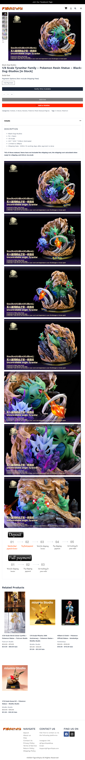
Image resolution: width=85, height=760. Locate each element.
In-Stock (58, 111)
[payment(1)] (4, 41)
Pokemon (65, 111)
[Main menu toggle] (81, 8)
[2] (4, 18)
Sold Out (42, 100)
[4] (4, 26)
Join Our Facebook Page (42, 2)
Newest (24, 111)
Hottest (12, 111)
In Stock (18, 111)
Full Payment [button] (8, 83)
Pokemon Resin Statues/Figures (39, 111)
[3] (4, 22)
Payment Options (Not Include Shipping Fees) (20, 79)
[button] (75, 9)
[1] (44, 36)
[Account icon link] (71, 8)
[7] (4, 38)
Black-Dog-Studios (9, 65)
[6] (4, 34)
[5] (4, 30)
